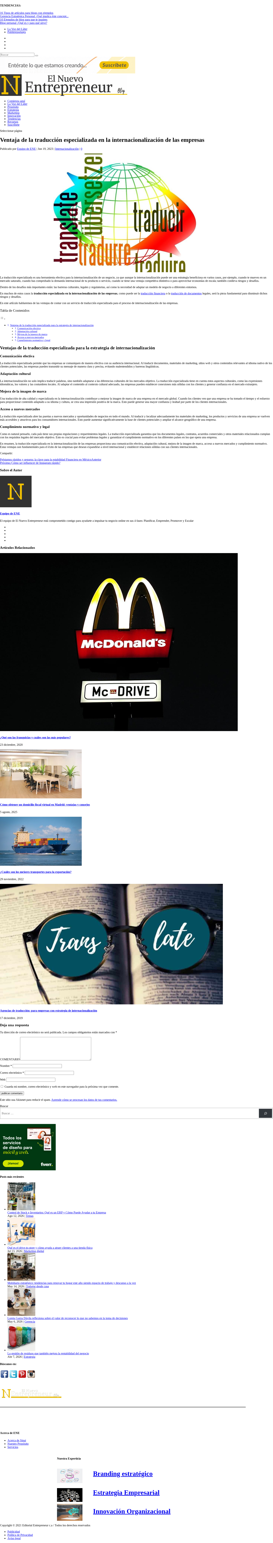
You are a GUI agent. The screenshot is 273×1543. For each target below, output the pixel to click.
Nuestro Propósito (18, 1443)
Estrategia (13, 109)
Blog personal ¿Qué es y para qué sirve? (23, 22)
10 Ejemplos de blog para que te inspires (23, 19)
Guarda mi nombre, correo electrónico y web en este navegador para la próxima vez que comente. (61, 1086)
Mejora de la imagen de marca (32, 334)
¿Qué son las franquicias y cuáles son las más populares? (35, 737)
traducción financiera (153, 293)
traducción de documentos (186, 293)
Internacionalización (67, 148)
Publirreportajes (16, 32)
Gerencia (30, 1321)
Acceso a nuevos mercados (30, 337)
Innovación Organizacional (131, 1511)
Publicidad (13, 1531)
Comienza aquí (16, 101)
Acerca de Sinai (16, 1440)
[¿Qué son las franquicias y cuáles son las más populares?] (119, 730)
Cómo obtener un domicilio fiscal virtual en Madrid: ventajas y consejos (45, 804)
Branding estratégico (123, 1473)
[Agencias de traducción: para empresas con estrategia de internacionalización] (111, 1003)
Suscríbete (13, 124)
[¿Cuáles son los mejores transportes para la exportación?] (41, 864)
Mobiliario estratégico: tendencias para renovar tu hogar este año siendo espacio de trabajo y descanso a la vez (71, 1283)
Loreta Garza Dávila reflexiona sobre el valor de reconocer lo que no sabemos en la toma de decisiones (67, 1318)
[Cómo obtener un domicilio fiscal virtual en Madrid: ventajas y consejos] (41, 797)
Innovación (14, 115)
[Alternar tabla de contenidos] (3, 318)
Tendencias (14, 118)
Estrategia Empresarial (126, 1492)
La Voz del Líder (17, 29)
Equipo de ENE (26, 148)
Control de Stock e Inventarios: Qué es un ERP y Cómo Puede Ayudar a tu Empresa (56, 1212)
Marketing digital (34, 1251)
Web (2, 1079)
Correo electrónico (12, 1072)
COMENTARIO (10, 1059)
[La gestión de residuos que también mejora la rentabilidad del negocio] (21, 1350)
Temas (29, 1215)
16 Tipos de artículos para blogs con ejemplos (26, 12)
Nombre (6, 1065)
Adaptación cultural (27, 331)
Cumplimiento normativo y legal (33, 340)
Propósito (13, 106)
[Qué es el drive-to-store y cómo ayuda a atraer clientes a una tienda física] (21, 1244)
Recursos (12, 121)
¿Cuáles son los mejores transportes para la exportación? (36, 871)
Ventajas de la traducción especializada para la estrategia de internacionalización (52, 325)
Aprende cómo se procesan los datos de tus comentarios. (84, 1099)
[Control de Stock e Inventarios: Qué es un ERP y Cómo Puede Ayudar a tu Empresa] (21, 1209)
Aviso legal (14, 1538)
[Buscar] (265, 1113)
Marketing (13, 112)
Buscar (4, 1106)
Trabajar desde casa (37, 1286)
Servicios (12, 1447)
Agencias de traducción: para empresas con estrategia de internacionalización (48, 1010)
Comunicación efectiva (29, 328)
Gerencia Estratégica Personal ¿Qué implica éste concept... (34, 16)
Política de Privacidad (20, 1535)
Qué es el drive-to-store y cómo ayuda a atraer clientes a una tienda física (49, 1247)
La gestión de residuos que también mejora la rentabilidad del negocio (48, 1353)
